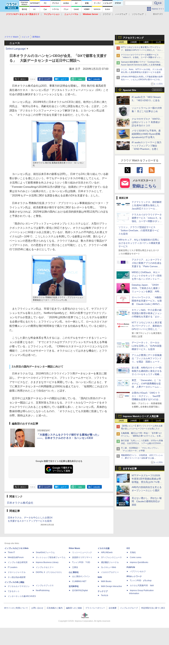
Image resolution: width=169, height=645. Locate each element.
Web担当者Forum (16, 557)
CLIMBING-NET (79, 581)
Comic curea (135, 557)
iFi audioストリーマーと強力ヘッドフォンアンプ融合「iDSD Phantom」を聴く (146, 145)
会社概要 (113, 608)
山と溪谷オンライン (81, 576)
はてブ (63, 79)
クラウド (107, 14)
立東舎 (75, 567)
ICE (128, 548)
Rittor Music (74, 548)
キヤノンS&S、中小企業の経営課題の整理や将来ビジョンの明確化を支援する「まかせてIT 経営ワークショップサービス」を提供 (147, 316)
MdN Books (106, 581)
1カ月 (158, 42)
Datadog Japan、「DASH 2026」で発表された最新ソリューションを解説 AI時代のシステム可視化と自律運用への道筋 (147, 291)
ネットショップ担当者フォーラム (51, 557)
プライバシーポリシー (95, 608)
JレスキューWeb (108, 567)
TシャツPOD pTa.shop (141, 580)
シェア (47, 79)
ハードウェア (121, 14)
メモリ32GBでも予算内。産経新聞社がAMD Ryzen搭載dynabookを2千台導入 (146, 134)
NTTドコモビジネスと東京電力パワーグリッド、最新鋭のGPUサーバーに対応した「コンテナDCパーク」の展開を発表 (142, 50)
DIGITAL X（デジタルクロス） (49, 572)
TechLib (104, 595)
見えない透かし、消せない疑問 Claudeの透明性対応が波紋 (147, 501)
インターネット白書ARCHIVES (22, 596)
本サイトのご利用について (16, 608)
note (80, 79)
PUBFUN (131, 567)
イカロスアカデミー (110, 572)
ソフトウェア (138, 14)
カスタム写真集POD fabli (142, 585)
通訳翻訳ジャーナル (110, 562)
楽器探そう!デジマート (82, 557)
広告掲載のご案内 (55, 608)
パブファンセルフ (138, 571)
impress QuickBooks (139, 562)
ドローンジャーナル (17, 572)
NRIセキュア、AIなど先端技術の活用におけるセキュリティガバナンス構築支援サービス (139, 243)
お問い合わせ (37, 608)
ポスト (23, 79)
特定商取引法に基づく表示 (153, 608)
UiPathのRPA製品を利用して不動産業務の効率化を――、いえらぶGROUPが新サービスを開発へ (142, 79)
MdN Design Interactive (111, 586)
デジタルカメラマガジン (19, 586)
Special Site (129, 90)
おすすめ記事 (130, 468)
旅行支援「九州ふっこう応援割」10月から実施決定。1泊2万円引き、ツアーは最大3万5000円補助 (142, 443)
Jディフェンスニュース (111, 557)
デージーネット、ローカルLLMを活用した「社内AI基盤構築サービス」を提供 (147, 345)
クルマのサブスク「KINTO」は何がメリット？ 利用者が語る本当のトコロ (147, 122)
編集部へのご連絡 (74, 608)
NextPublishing (43, 590)
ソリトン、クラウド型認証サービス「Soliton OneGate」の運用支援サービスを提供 (138, 230)
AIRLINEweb (107, 552)
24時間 (133, 42)
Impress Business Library (47, 562)
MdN (100, 577)
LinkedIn (96, 79)
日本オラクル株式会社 (20, 502)
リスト (32, 79)
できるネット (14, 591)
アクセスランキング (133, 37)
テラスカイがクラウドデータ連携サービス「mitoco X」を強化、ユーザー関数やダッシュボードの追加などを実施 (141, 57)
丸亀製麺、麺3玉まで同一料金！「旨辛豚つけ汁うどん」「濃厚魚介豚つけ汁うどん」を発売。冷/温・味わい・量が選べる (141, 436)
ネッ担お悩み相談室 (17, 577)
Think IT (11, 552)
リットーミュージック (82, 552)
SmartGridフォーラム (45, 552)
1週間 (146, 42)
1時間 (121, 42)
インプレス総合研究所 (18, 562)
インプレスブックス (45, 585)
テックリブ (103, 591)
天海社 (133, 552)
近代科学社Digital (80, 590)
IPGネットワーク (134, 576)
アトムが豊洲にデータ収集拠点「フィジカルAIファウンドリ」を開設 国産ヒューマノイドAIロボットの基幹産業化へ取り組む (147, 362)
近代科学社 (74, 586)
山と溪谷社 (74, 572)
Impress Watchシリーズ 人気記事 (141, 416)
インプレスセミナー (45, 567)
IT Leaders (12, 567)
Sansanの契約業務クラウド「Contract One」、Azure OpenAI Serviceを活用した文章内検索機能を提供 (142, 65)
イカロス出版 (104, 548)
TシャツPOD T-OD (81, 562)
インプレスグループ (129, 608)
